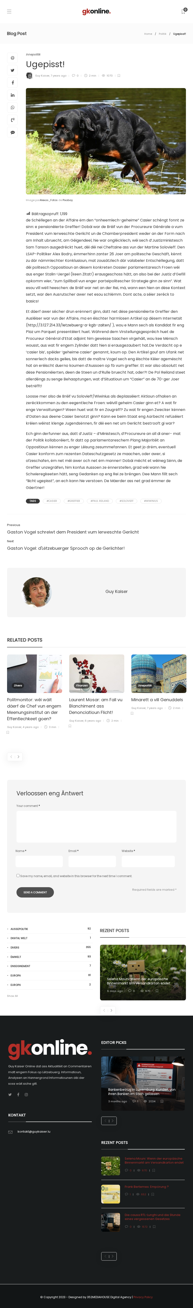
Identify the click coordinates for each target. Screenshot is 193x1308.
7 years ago (58, 75)
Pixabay (68, 200)
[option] (35, 695)
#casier (52, 501)
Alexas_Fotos (49, 200)
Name (21, 851)
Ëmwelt (51, 957)
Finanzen (82, 685)
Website (128, 851)
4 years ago (31, 727)
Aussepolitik (51, 929)
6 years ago (93, 721)
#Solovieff (126, 501)
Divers (18, 685)
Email (73, 851)
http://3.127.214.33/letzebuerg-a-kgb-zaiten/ (69, 325)
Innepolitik (33, 54)
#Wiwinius (151, 501)
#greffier (74, 501)
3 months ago (117, 1101)
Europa (51, 975)
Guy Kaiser (42, 75)
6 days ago (115, 991)
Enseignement (51, 966)
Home (148, 34)
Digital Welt (51, 938)
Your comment (28, 806)
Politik (162, 34)
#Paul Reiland (100, 501)
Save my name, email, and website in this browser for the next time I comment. (76, 876)
